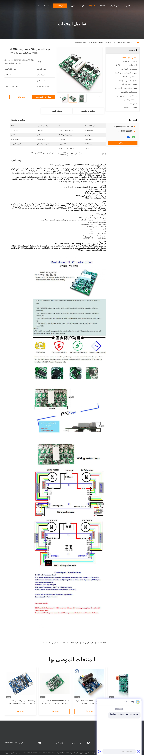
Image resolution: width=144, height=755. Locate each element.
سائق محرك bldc (77, 642)
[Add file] (138, 751)
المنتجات (92, 6)
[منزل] (136, 5)
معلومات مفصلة (88, 111)
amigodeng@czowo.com (123, 127)
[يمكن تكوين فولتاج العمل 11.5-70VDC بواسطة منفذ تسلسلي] (123, 683)
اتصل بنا (127, 6)
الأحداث (102, 6)
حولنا (82, 6)
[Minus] (99, 701)
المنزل (73, 6)
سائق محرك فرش (92, 642)
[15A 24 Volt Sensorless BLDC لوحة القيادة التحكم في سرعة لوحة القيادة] (55, 683)
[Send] (99, 751)
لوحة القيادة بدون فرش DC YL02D (56, 642)
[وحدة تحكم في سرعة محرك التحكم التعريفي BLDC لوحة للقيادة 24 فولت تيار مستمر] (20, 683)
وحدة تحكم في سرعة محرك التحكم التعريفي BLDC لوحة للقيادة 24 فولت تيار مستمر (21, 702)
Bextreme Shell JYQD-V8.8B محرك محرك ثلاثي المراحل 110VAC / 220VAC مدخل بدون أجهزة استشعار (90, 702)
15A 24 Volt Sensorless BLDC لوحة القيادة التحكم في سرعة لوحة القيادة (56, 702)
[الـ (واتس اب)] (133, 137)
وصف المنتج (57, 111)
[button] (135, 689)
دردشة (60, 6)
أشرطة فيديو (114, 6)
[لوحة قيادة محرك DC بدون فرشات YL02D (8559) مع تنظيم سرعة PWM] (79, 69)
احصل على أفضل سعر (43, 97)
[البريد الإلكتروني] (128, 137)
